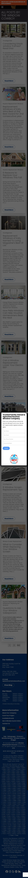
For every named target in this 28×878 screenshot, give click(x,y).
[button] (27, 413)
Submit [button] (6, 448)
